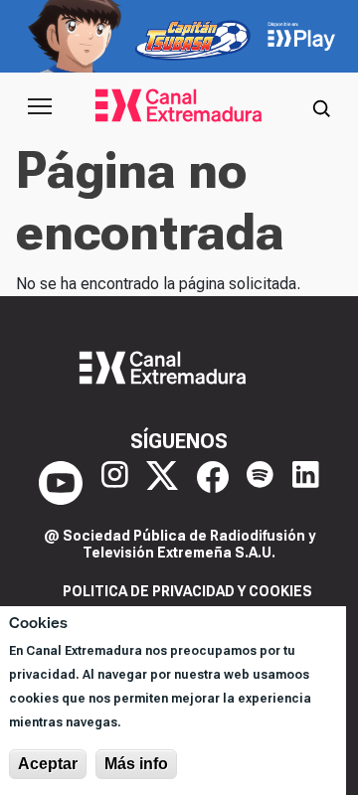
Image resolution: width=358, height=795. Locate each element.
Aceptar (48, 763)
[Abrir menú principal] (40, 106)
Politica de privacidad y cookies (187, 591)
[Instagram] (114, 483)
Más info (136, 763)
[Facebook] (213, 483)
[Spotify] (260, 483)
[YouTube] (61, 483)
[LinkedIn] (305, 483)
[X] (162, 483)
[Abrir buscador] (321, 106)
